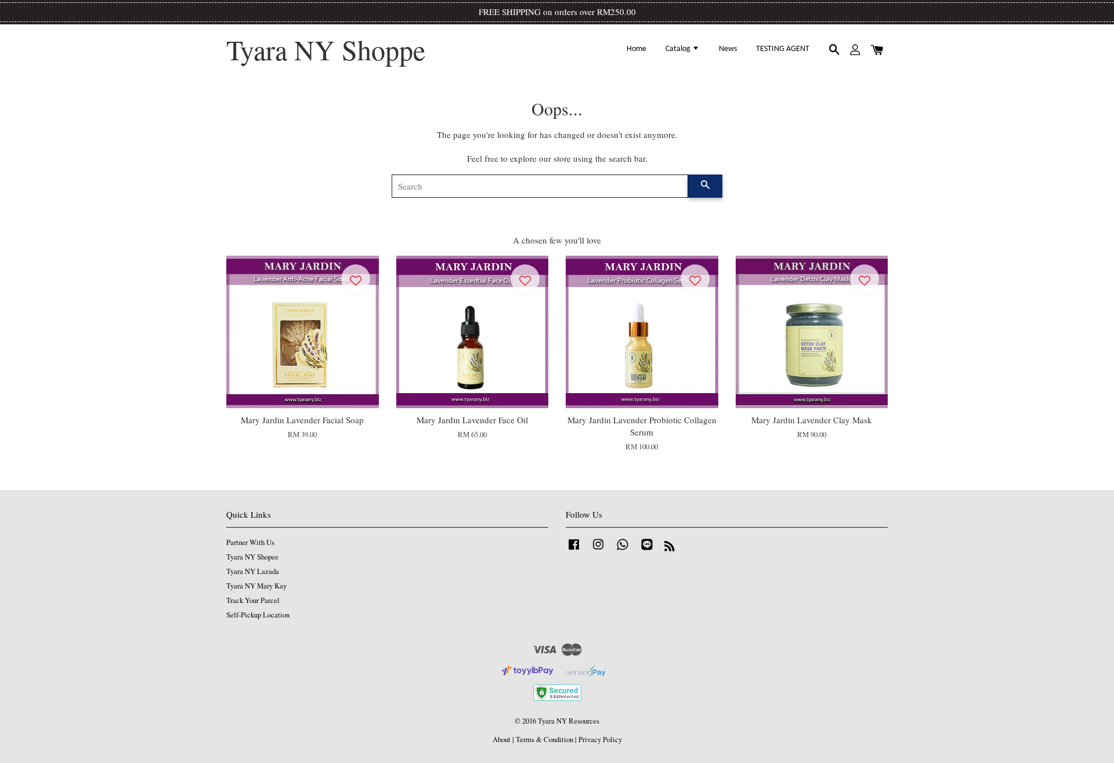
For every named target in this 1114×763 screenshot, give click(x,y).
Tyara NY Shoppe (325, 50)
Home (636, 49)
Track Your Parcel (253, 600)
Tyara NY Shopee (252, 557)
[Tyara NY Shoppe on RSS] (669, 548)
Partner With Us (250, 542)
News (728, 49)
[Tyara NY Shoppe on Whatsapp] (622, 550)
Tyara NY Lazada (252, 571)
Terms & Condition (544, 739)
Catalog (678, 49)
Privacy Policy (600, 739)
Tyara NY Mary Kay (256, 586)
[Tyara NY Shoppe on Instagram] (598, 550)
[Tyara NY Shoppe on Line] (647, 550)
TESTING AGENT (782, 49)
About (502, 739)
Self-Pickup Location (258, 615)
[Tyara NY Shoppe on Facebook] (574, 550)
